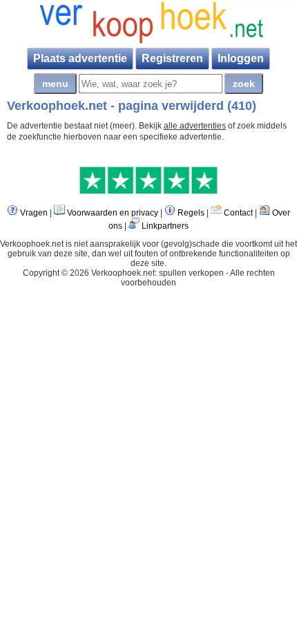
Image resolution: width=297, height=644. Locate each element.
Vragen (34, 213)
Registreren (172, 58)
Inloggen (241, 58)
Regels (191, 213)
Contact (238, 213)
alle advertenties (195, 126)
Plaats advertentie (80, 58)
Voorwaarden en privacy (112, 213)
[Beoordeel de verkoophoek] (148, 191)
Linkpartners (165, 226)
